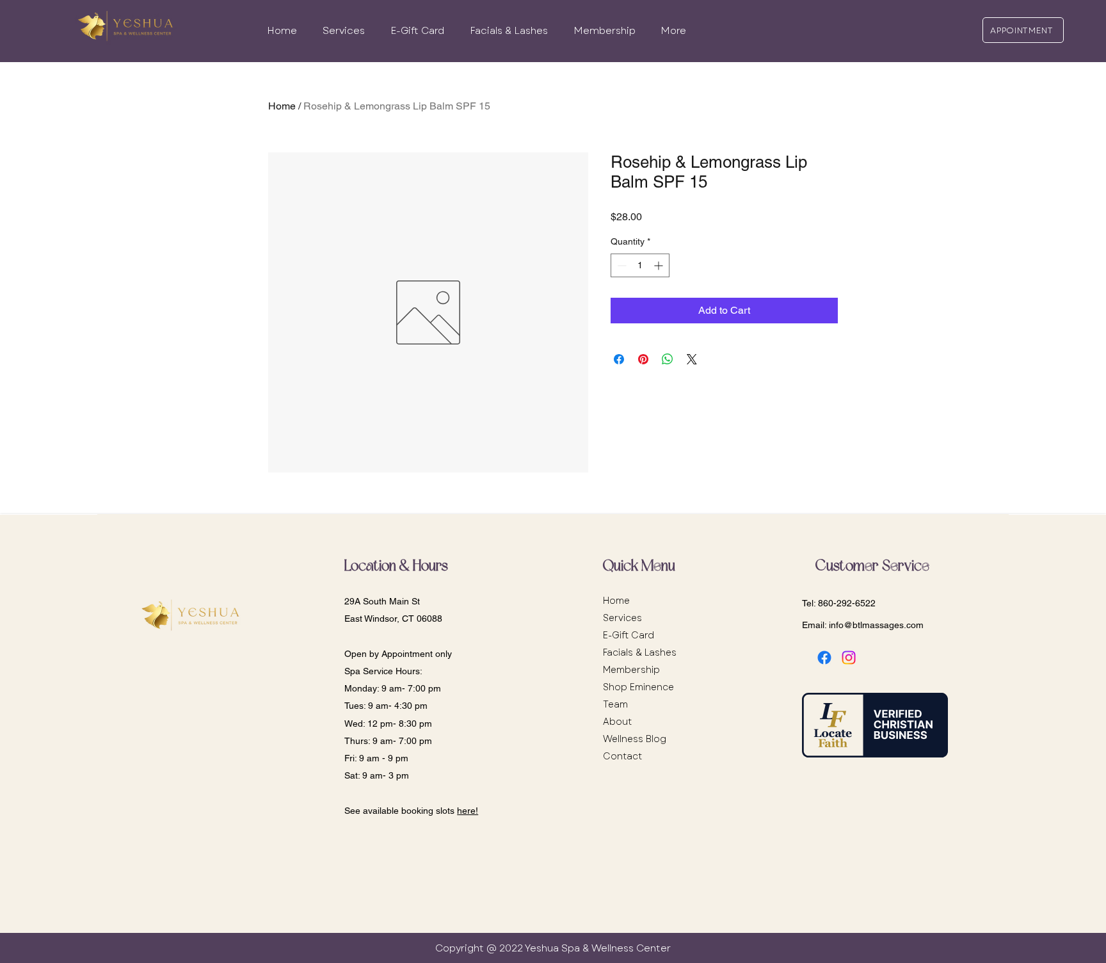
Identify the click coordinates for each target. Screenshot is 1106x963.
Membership (631, 669)
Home (282, 106)
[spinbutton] (640, 265)
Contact (622, 756)
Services (622, 617)
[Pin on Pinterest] (643, 359)
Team (615, 704)
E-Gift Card (628, 635)
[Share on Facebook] (619, 359)
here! (467, 810)
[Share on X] (692, 359)
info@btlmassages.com (876, 625)
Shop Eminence (638, 687)
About (617, 721)
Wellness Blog (634, 738)
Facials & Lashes (640, 652)
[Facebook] (824, 658)
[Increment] (660, 265)
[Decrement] (621, 265)
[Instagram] (849, 658)
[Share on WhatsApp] (667, 359)
